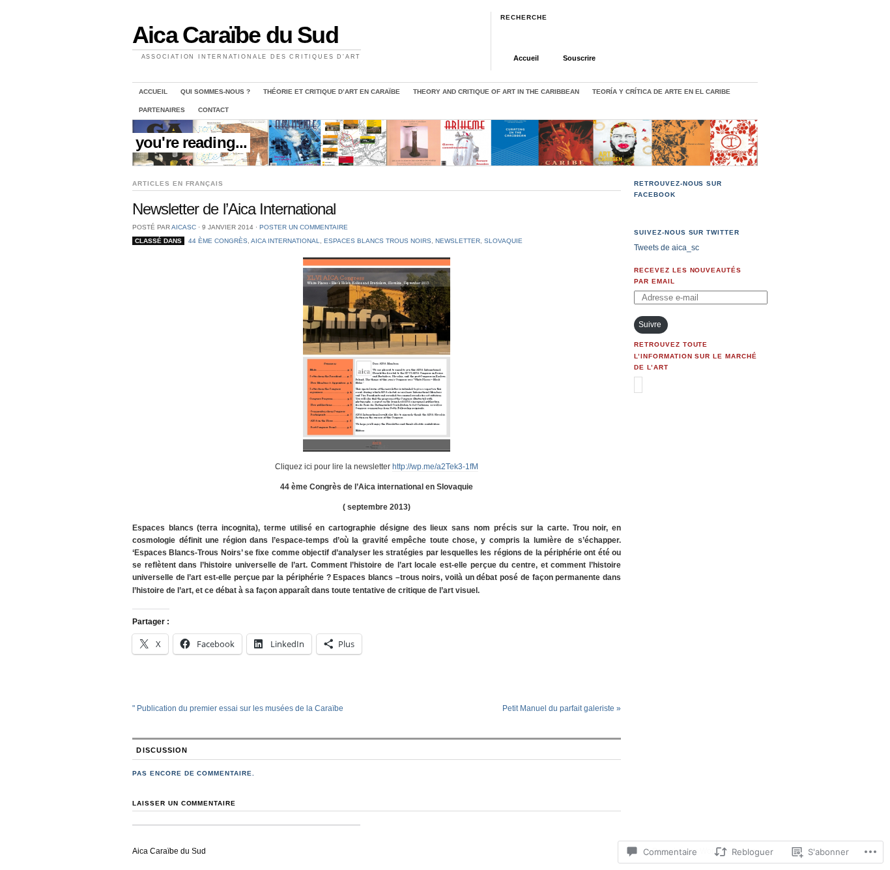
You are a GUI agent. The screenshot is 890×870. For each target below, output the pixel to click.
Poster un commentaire (303, 227)
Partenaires (162, 109)
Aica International (285, 240)
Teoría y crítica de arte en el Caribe (661, 91)
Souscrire (579, 58)
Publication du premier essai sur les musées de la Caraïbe (237, 708)
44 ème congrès (218, 240)
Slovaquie (503, 240)
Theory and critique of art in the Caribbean (496, 91)
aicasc (183, 227)
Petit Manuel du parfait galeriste (561, 708)
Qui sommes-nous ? (215, 91)
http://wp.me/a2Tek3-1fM (435, 466)
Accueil (526, 58)
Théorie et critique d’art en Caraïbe (331, 91)
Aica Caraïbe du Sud (235, 35)
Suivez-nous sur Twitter (686, 232)
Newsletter (457, 240)
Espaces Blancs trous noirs (377, 240)
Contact (213, 109)
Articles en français (177, 183)
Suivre (650, 324)
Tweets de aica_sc (666, 247)
